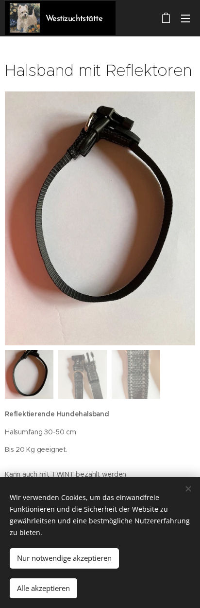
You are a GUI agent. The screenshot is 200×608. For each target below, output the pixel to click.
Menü (185, 18)
